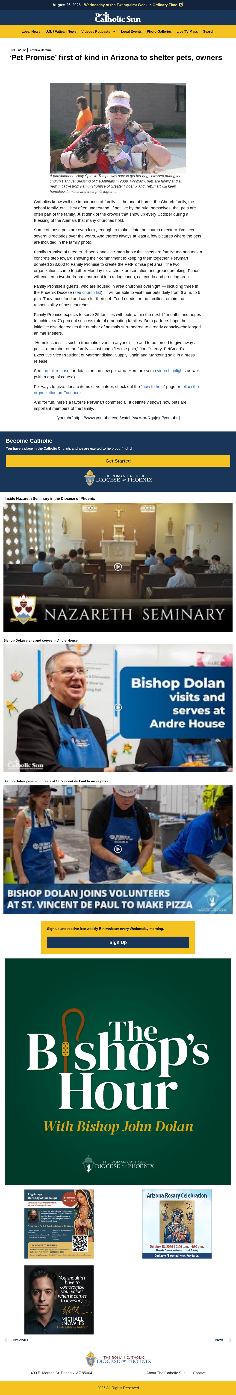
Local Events (131, 31)
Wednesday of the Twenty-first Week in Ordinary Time (130, 5)
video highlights (171, 370)
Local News (31, 31)
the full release (55, 370)
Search (208, 31)
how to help (153, 386)
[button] (118, 567)
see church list (87, 292)
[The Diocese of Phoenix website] (118, 1359)
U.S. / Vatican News (61, 31)
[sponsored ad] (59, 1224)
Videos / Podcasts (95, 31)
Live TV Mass (187, 31)
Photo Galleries (159, 31)
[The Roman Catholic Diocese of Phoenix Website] (118, 477)
